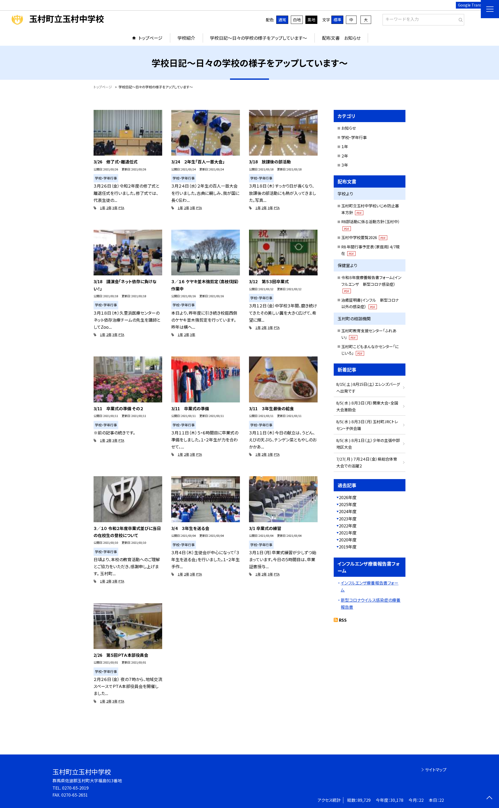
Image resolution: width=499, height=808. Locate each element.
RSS (343, 620)
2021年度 (348, 532)
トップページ (150, 38)
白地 (297, 19)
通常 (282, 19)
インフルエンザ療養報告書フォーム (369, 586)
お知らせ (348, 128)
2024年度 (348, 511)
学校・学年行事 (354, 137)
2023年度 (348, 518)
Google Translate (473, 5)
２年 (344, 155)
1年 (102, 207)
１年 (344, 146)
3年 (114, 207)
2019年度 (348, 547)
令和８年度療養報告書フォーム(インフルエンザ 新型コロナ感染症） (371, 284)
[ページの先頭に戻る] (489, 798)
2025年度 (348, 504)
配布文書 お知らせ (341, 38)
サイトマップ (436, 769)
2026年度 (348, 497)
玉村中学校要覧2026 (363, 237)
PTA (121, 207)
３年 (344, 165)
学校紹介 (186, 38)
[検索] (459, 18)
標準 (337, 19)
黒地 (311, 19)
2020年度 (348, 540)
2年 (108, 207)
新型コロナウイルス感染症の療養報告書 (370, 603)
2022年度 (348, 525)
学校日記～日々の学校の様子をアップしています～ (258, 38)
